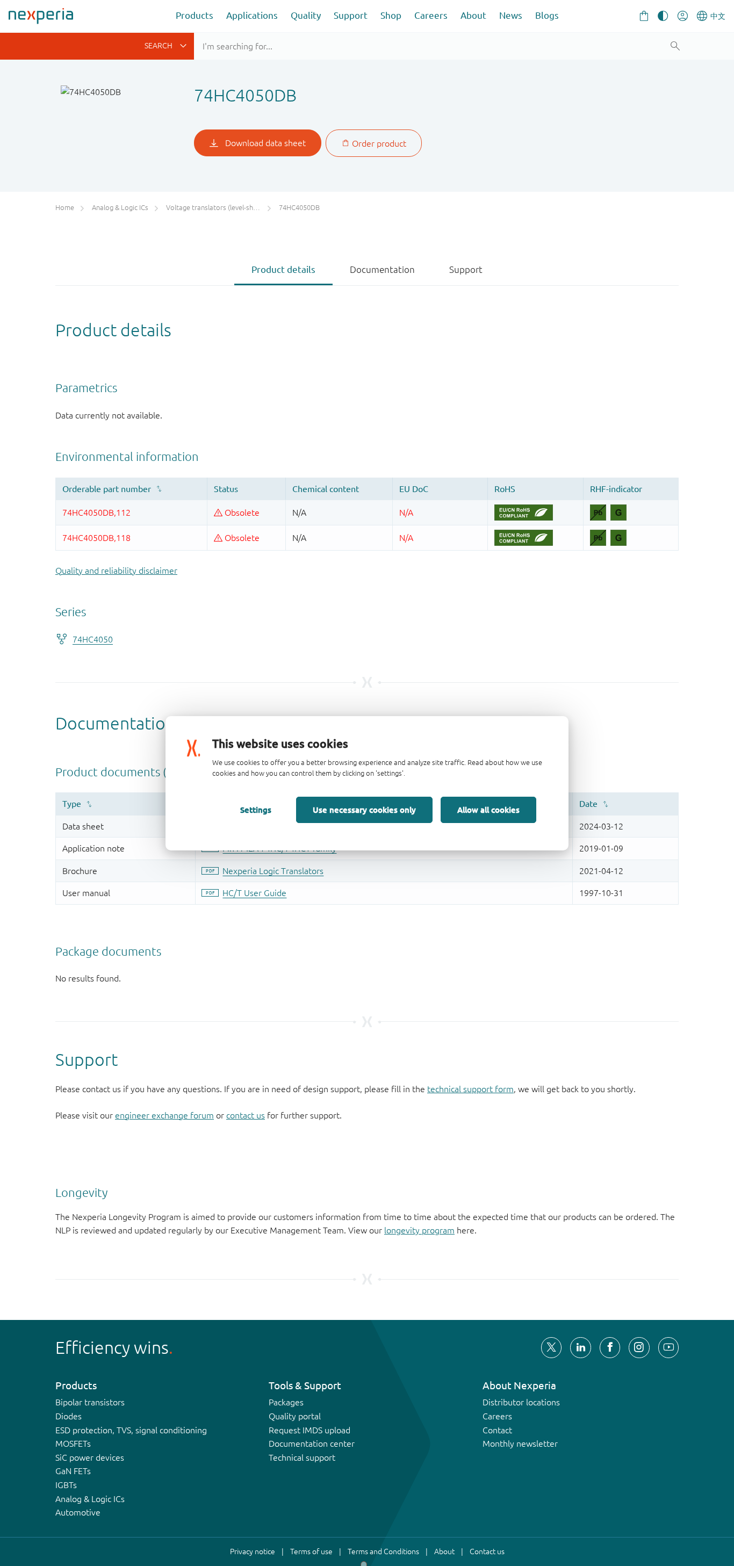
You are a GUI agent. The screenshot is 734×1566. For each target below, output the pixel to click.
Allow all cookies (488, 809)
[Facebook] (610, 1347)
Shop (390, 15)
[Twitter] (551, 1347)
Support (351, 15)
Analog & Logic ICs (90, 1499)
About (473, 15)
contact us (245, 1115)
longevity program (419, 1230)
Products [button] (194, 15)
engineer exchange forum (164, 1115)
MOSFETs (73, 1443)
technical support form (470, 1089)
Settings (255, 809)
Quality (306, 15)
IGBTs (66, 1485)
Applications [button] (252, 15)
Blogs (547, 15)
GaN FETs (73, 1471)
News (510, 15)
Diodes (68, 1416)
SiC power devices (89, 1457)
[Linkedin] (580, 1347)
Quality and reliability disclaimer (116, 570)
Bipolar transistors (90, 1402)
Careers (431, 15)
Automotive (77, 1512)
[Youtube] (668, 1347)
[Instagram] (639, 1347)
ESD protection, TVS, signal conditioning (131, 1430)
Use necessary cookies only (364, 809)
